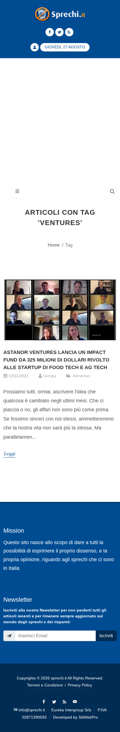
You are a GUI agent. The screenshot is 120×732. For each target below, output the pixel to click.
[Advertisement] (60, 121)
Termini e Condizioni (45, 685)
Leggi (9, 453)
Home (54, 244)
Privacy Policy (80, 685)
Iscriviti (106, 635)
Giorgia (49, 376)
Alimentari (81, 376)
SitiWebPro (88, 717)
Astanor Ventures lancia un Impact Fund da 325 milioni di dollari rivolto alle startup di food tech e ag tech (56, 360)
